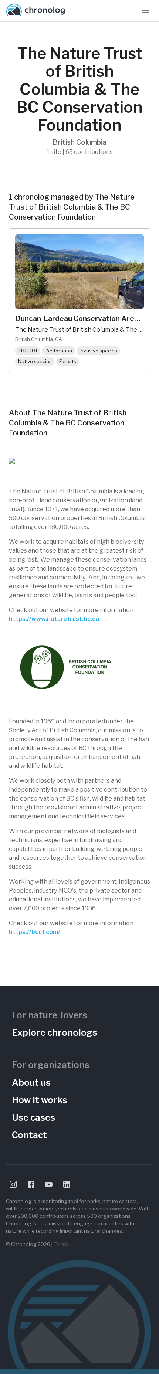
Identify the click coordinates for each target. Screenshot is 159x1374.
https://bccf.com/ (34, 932)
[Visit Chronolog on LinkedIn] (66, 1184)
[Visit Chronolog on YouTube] (48, 1184)
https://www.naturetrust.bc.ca (54, 618)
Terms (61, 1244)
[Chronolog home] (35, 11)
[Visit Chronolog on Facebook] (31, 1184)
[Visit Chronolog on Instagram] (13, 1184)
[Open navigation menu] (145, 10)
